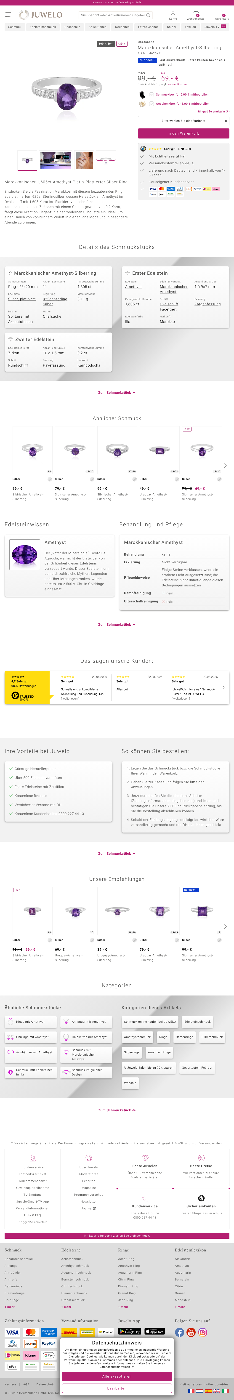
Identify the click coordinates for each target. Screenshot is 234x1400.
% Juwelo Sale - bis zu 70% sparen (148, 1068)
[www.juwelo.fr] (191, 1391)
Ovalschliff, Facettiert (169, 306)
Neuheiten (122, 27)
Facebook (179, 1332)
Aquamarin (183, 1273)
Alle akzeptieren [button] (117, 1376)
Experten (89, 1181)
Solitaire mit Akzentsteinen (20, 319)
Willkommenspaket (33, 1181)
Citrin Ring (126, 1280)
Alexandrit (182, 1259)
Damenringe (184, 1037)
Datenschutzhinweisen (114, 1367)
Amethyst (133, 287)
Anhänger (12, 1266)
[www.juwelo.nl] (199, 1391)
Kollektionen (97, 27)
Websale (130, 1083)
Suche (148, 15)
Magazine (89, 1188)
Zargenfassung (207, 304)
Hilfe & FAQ (32, 1215)
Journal (87, 1208)
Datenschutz (46, 1385)
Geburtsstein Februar (197, 1068)
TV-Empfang (33, 1195)
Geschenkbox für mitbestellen (183, 104)
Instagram (202, 1332)
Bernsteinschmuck (75, 1280)
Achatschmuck (72, 1259)
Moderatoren (88, 1174)
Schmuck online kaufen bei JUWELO (150, 1022)
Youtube (191, 1332)
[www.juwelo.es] (208, 1391)
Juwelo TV (215, 27)
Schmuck (14, 27)
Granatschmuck (73, 1300)
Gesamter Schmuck (19, 1259)
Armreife (11, 1280)
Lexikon (190, 27)
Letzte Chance (148, 27)
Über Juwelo (89, 1167)
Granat (180, 1293)
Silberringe (132, 1052)
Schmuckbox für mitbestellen (182, 95)
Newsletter (89, 1202)
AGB (26, 1385)
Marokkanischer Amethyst (174, 289)
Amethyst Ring (129, 1266)
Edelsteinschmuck (43, 27)
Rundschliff (18, 365)
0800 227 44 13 (145, 1218)
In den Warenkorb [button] (184, 133)
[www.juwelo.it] (225, 1391)
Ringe (163, 1037)
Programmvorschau (88, 1195)
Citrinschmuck (72, 1286)
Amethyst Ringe (159, 1052)
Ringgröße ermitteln (33, 1222)
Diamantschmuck (74, 1293)
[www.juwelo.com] (216, 1391)
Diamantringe (15, 1293)
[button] (8, 14)
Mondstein (183, 1300)
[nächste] (225, 465)
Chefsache (52, 316)
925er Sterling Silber (55, 301)
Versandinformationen (32, 1208)
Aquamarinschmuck (76, 1273)
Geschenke (72, 27)
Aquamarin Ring (130, 1273)
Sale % (171, 27)
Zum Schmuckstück (114, 392)
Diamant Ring (128, 1286)
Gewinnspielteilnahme (32, 1188)
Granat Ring (127, 1293)
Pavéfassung (54, 365)
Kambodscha (88, 365)
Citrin (179, 1286)
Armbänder (13, 1273)
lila (127, 322)
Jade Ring (125, 1300)
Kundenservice (33, 1167)
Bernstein (182, 1280)
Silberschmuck (212, 1037)
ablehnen (129, 1360)
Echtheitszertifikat (32, 1174)
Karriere (10, 1385)
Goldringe (12, 1300)
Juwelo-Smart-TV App (32, 1202)
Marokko (167, 322)
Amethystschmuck (137, 1037)
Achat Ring (126, 1259)
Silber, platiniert (22, 299)
